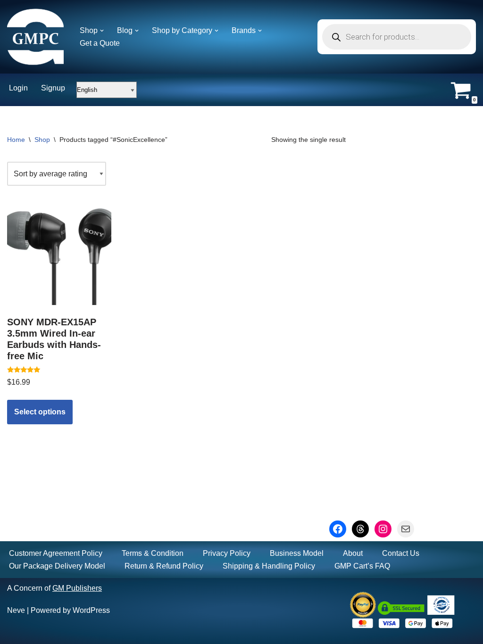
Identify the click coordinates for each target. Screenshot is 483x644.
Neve (16, 610)
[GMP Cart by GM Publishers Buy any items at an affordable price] (35, 36)
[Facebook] (337, 528)
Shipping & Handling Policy (269, 566)
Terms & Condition (152, 553)
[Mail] (405, 528)
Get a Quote (100, 43)
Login (18, 88)
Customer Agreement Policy (55, 553)
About (353, 553)
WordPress (91, 610)
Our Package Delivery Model (57, 566)
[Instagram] (383, 528)
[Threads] (360, 528)
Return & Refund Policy (164, 566)
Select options (40, 412)
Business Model (297, 553)
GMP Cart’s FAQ (362, 566)
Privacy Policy (226, 553)
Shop (42, 139)
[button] (102, 31)
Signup (53, 88)
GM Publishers (77, 588)
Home (16, 139)
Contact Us (400, 553)
